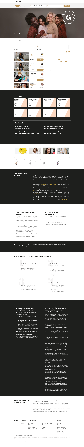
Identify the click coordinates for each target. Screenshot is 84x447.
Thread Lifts (44, 427)
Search (47, 1)
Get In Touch (59, 423)
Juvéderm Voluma (52, 184)
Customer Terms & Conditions (62, 428)
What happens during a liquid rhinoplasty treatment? (27, 131)
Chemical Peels (44, 424)
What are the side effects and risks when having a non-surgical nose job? (27, 134)
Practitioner (22, 5)
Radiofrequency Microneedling (33, 428)
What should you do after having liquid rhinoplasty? (55, 131)
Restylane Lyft (43, 184)
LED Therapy (44, 428)
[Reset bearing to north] (69, 48)
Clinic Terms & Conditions (61, 427)
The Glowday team (60, 431)
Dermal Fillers (30, 423)
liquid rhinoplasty (61, 181)
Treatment (17, 5)
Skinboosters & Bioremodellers (47, 423)
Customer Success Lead (61, 432)
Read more (23, 272)
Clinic (27, 5)
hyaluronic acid (36, 193)
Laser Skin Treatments (31, 427)
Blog (58, 1)
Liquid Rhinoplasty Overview (21, 126)
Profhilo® (29, 424)
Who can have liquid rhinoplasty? (22, 128)
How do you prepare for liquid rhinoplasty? (53, 128)
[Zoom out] (69, 47)
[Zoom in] (69, 45)
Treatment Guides (52, 1)
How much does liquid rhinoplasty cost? (53, 133)
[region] (59, 57)
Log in (69, 1)
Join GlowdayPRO (63, 1)
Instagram (22, 423)
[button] (21, 56)
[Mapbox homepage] (50, 70)
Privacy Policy (59, 424)
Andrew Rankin (64, 199)
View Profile (40, 59)
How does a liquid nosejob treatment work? (53, 126)
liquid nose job (44, 172)
